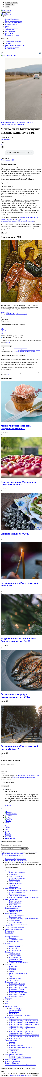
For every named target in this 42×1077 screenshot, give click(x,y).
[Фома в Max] (7, 822)
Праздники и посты (11, 1006)
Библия (7, 871)
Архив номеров (10, 838)
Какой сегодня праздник (13, 41)
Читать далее (5, 312)
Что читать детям (14, 920)
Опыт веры (12, 938)
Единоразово (7, 337)
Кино (10, 975)
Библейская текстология (17, 878)
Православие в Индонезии (17, 994)
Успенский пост (14, 1012)
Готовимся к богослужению (14, 1054)
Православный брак (15, 961)
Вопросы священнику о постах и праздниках (17, 123)
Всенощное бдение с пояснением (20, 1058)
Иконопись (12, 969)
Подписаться (24, 848)
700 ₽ (2, 329)
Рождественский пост (16, 1008)
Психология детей (15, 917)
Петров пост (13, 1013)
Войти (14, 55)
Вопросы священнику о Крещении (20, 1033)
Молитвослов (9, 30)
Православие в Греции (16, 989)
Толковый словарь (15, 978)
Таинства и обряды (11, 1040)
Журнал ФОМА (6, 122)
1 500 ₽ (3, 331)
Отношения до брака (15, 959)
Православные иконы (12, 899)
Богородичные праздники (17, 896)
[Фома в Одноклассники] (11, 814)
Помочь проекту (6, 346)
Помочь (8, 10)
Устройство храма (15, 911)
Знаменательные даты (16, 945)
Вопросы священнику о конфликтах (21, 1031)
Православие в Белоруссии (18, 987)
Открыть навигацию (11, 2)
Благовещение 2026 (7, 160)
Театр (10, 977)
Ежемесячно (19, 337)
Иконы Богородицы (15, 901)
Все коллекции (10, 49)
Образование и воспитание (14, 929)
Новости (7, 26)
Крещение (12, 1042)
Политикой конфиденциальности (23, 351)
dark (5, 139)
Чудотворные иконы (15, 906)
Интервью (8, 998)
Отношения (9, 926)
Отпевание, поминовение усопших (20, 1047)
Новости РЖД (9, 933)
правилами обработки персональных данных (19, 853)
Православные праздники (13, 888)
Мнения (7, 999)
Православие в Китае (16, 996)
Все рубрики (9, 33)
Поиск (7, 6)
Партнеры (8, 836)
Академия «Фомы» (11, 24)
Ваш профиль (9, 4)
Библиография (13, 887)
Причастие (12, 1043)
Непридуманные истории (13, 21)
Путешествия (9, 931)
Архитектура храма (15, 910)
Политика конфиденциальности (15, 859)
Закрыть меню (6, 12)
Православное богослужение (14, 45)
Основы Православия (12, 19)
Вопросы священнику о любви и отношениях (24, 1035)
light (2, 139)
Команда (7, 833)
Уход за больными (15, 955)
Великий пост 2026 (15, 1010)
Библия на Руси (14, 885)
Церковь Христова (11, 1059)
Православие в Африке (16, 985)
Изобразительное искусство (18, 973)
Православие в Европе (16, 991)
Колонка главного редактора (14, 927)
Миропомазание (14, 1049)
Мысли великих (14, 980)
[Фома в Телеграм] (8, 815)
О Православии (14, 941)
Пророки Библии (14, 880)
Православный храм (11, 908)
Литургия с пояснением (17, 1056)
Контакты (8, 831)
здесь (8, 342)
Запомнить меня (8, 782)
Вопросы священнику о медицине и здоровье (24, 1036)
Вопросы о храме (14, 1038)
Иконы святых (13, 904)
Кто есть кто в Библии (16, 876)
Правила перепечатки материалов (16, 860)
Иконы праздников (15, 903)
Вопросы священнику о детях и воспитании (23, 918)
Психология (9, 952)
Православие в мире (11, 982)
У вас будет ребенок (15, 922)
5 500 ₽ (3, 333)
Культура (8, 964)
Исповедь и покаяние (16, 1045)
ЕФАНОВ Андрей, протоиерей (16, 314)
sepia (8, 139)
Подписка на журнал (12, 35)
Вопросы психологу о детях (18, 924)
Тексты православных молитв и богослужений (20, 1065)
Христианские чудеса (16, 939)
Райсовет (8, 43)
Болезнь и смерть (14, 954)
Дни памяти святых (15, 894)
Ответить (8, 805)
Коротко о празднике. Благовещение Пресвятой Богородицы (17, 220)
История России (14, 948)
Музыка (11, 971)
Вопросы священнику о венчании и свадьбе (23, 1020)
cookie (22, 862)
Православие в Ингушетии (18, 992)
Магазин (7, 828)
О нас (6, 826)
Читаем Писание (14, 881)
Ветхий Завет (13, 874)
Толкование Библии (15, 883)
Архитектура (13, 966)
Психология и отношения (13, 22)
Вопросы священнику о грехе (18, 1026)
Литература (12, 968)
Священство (13, 1052)
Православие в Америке (17, 984)
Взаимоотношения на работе (18, 962)
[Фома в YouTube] (8, 819)
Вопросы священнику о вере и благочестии (23, 1019)
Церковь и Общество (12, 1063)
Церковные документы (12, 1061)
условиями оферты (20, 348)
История (7, 943)
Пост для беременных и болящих (20, 1015)
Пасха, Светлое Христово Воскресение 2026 (23, 890)
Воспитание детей (11, 913)
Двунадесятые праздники (17, 892)
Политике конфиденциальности (20, 1075)
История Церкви (14, 947)
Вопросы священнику (12, 28)
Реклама (7, 829)
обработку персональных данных (29, 350)
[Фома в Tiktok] (7, 817)
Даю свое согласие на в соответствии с (20, 350)
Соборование (13, 1050)
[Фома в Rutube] (8, 821)
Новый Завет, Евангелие (17, 873)
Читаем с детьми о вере (12, 47)
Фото (6, 1001)
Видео (7, 1003)
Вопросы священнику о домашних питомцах (24, 1024)
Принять (35, 1075)
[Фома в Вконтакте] (9, 812)
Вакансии (8, 835)
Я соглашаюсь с (15, 348)
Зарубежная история (15, 950)
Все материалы (10, 31)
